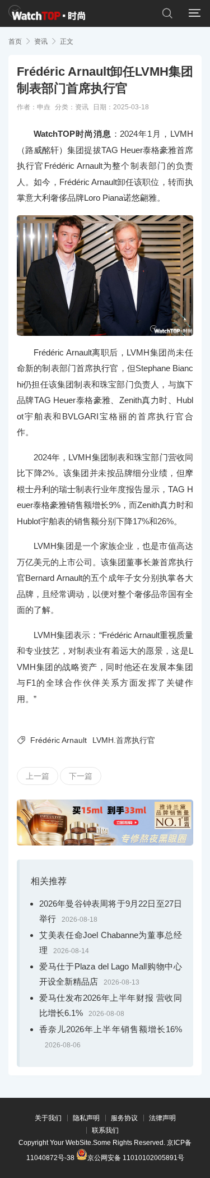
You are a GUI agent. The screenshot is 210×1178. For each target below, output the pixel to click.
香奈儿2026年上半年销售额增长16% (110, 1029)
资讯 (41, 41)
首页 (15, 41)
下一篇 (80, 776)
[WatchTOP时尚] (46, 13)
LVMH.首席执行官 (123, 740)
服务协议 (124, 1118)
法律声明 (162, 1118)
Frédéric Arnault (58, 740)
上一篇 (37, 776)
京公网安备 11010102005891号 (135, 1157)
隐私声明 (86, 1118)
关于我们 (48, 1118)
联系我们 (105, 1130)
